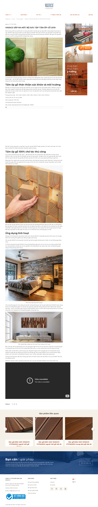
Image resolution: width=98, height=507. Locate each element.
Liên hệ (90, 14)
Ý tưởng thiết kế (55, 14)
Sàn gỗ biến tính (32, 487)
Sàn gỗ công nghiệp (33, 482)
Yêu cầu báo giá (86, 463)
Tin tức (38, 14)
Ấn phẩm (52, 485)
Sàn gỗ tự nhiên (32, 485)
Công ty (8, 14)
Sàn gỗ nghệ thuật (33, 490)
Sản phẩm (24, 14)
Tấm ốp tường (32, 493)
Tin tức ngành (19, 19)
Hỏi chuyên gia (74, 14)
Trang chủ (7, 19)
